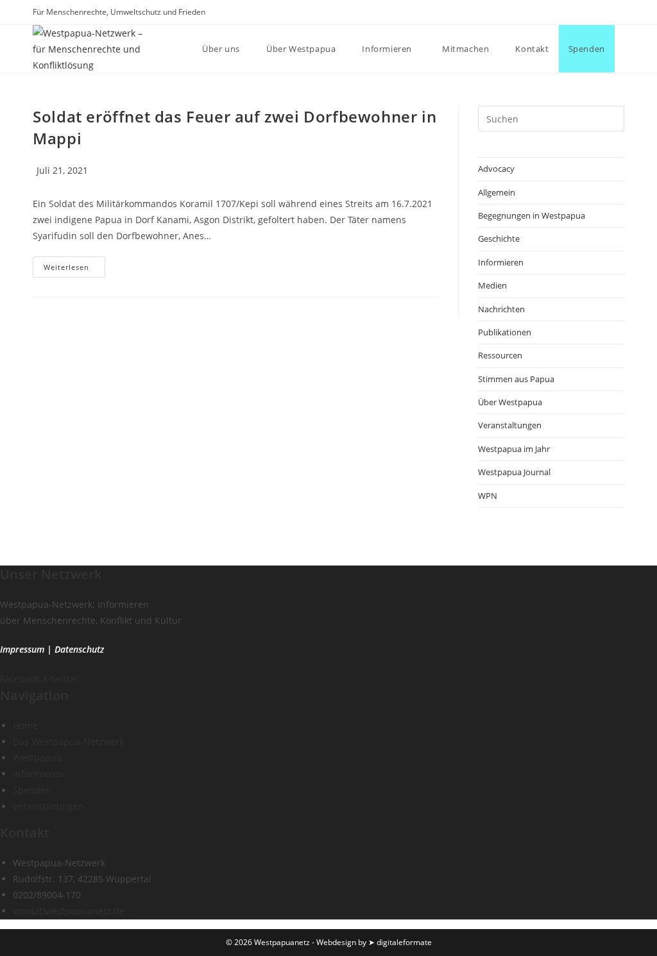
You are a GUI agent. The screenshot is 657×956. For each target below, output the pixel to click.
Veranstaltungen (510, 425)
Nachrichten (501, 309)
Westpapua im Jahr (514, 449)
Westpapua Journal (514, 472)
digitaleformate (404, 942)
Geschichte (499, 238)
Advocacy (496, 168)
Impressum (22, 649)
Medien (492, 285)
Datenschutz (79, 649)
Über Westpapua (510, 402)
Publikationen (504, 332)
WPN (487, 495)
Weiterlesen (74, 269)
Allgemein (496, 192)
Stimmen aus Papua (516, 379)
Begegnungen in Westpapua (531, 215)
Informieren (501, 262)
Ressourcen (500, 355)
